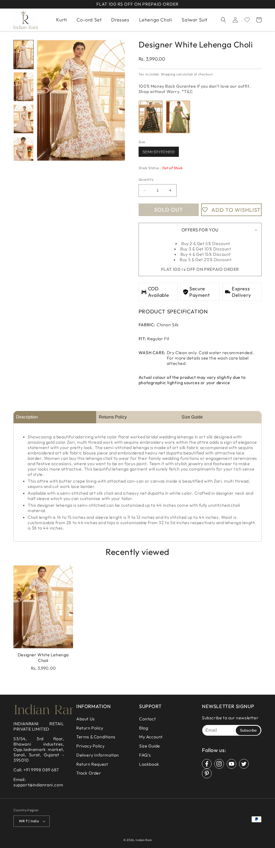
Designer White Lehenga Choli (43, 657)
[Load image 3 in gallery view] (23, 119)
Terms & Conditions (95, 736)
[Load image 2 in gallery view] (23, 86)
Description (27, 417)
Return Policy (89, 728)
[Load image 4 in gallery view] (23, 151)
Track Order (88, 773)
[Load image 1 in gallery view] (23, 54)
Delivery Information (97, 755)
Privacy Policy (90, 746)
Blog (143, 728)
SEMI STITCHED (161, 153)
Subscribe (248, 730)
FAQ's (145, 755)
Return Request (92, 764)
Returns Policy (113, 417)
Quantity (146, 179)
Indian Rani (144, 840)
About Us (85, 718)
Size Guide (192, 417)
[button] (223, 20)
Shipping (168, 74)
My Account (151, 736)
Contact (147, 718)
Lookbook (149, 764)
